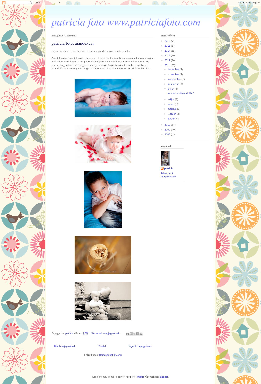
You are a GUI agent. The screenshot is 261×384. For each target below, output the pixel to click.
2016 (168, 40)
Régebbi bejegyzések (140, 346)
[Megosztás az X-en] (134, 333)
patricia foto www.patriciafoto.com (125, 21)
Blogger (163, 376)
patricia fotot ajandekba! (72, 43)
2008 (168, 134)
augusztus (174, 83)
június (171, 88)
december (174, 69)
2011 (168, 65)
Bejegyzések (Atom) (110, 354)
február (172, 113)
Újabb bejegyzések (64, 346)
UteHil (140, 376)
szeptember (175, 79)
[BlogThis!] (131, 333)
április (171, 104)
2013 (168, 55)
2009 (168, 129)
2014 (168, 50)
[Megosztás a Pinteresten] (141, 333)
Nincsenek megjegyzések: (106, 333)
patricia (168, 168)
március (172, 108)
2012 (168, 60)
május (171, 99)
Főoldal (101, 346)
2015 (168, 45)
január (171, 118)
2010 (168, 124)
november (174, 74)
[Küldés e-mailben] (127, 333)
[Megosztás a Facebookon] (137, 333)
